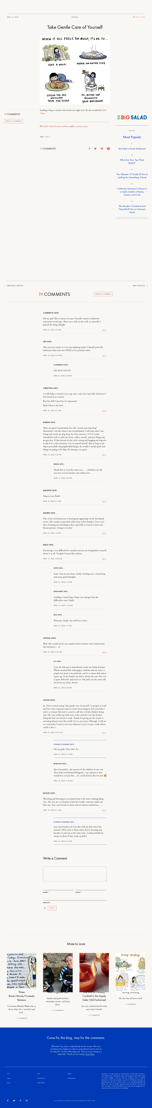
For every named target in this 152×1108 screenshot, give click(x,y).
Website (46, 903)
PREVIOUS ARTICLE (15, 286)
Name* (46, 892)
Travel (9, 1078)
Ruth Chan (140, 17)
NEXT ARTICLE (139, 286)
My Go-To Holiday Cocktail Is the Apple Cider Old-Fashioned (94, 996)
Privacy (42, 1083)
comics (47, 136)
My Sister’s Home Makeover (132, 148)
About (8, 1083)
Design (75, 17)
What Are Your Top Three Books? (132, 161)
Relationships (41, 1078)
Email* (78, 892)
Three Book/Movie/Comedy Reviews (22, 996)
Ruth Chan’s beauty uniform (56, 126)
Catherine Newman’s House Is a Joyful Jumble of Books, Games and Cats (132, 191)
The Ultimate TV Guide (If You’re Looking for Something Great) (132, 176)
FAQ (38, 1083)
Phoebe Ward (23, 1006)
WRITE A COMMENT (13, 121)
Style (8, 1074)
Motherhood (71, 1078)
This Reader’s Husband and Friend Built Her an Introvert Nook (132, 209)
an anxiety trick (80, 126)
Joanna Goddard (61, 744)
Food (38, 1074)
